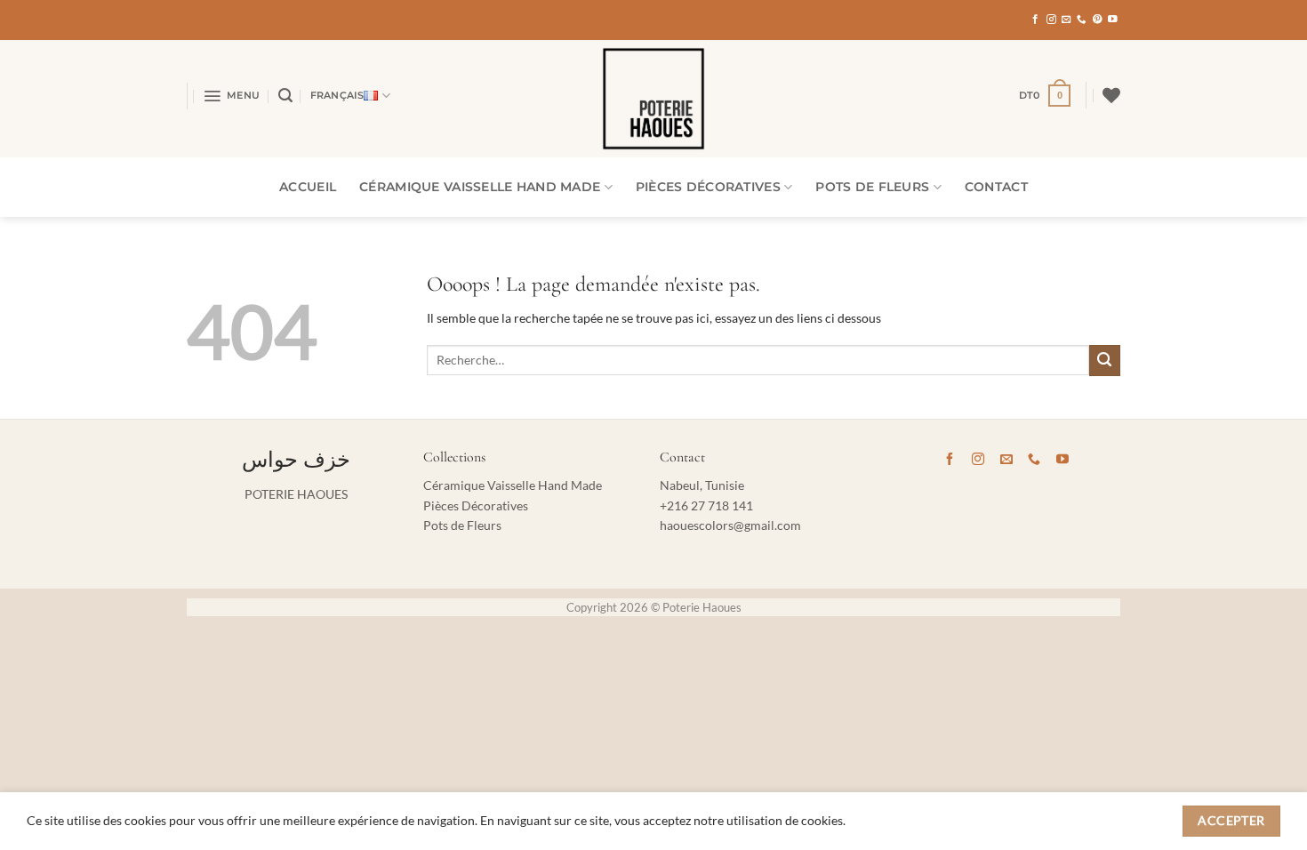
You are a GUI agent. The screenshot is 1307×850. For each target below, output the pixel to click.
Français (337, 95)
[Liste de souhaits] (1111, 95)
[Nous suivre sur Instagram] (1051, 19)
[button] (232, 96)
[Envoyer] (1104, 360)
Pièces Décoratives (708, 187)
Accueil (307, 187)
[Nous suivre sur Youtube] (1113, 19)
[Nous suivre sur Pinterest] (1098, 19)
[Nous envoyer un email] (1066, 19)
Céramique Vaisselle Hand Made (479, 187)
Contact (996, 187)
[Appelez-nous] (1081, 19)
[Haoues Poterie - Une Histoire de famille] (653, 98)
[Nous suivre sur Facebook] (1035, 19)
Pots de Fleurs (872, 187)
